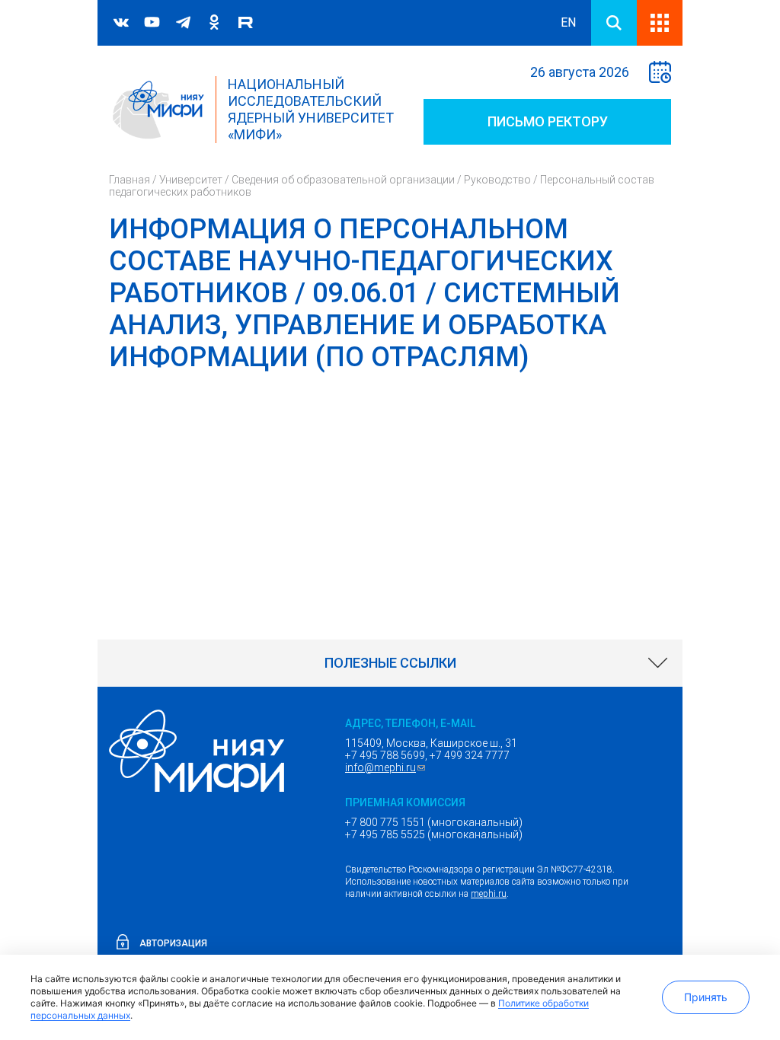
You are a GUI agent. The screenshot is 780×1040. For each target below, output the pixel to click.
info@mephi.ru (387, 767)
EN (568, 22)
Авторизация (173, 943)
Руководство (497, 180)
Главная (129, 180)
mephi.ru (489, 893)
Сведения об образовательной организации (343, 180)
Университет (190, 180)
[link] (390, 663)
